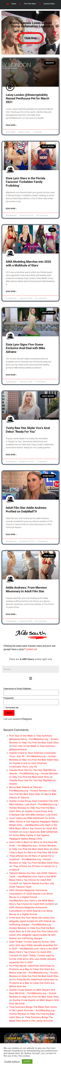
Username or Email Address (17, 689)
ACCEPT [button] (27, 1061)
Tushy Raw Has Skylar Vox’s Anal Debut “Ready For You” (28, 429)
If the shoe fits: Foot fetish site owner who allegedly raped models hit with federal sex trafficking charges (33, 935)
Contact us (31, 649)
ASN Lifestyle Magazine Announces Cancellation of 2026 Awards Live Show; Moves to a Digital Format (31, 911)
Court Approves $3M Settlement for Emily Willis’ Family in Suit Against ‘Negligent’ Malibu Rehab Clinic (33, 835)
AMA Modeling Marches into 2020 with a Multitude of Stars (28, 263)
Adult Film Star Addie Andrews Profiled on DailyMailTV (26, 509)
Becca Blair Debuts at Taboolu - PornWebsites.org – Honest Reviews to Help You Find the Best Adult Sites (32, 790)
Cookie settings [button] (12, 1061)
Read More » (11, 125)
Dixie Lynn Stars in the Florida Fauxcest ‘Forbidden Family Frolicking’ (25, 182)
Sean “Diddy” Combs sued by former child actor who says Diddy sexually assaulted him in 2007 (32, 959)
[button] (30, 678)
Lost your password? (13, 719)
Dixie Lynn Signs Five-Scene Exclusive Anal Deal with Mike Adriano (25, 348)
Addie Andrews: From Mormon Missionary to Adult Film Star (26, 589)
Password (8, 698)
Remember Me (11, 707)
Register (27, 718)
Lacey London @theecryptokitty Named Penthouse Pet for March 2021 (27, 98)
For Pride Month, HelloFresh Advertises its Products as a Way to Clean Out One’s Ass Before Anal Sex (33, 983)
